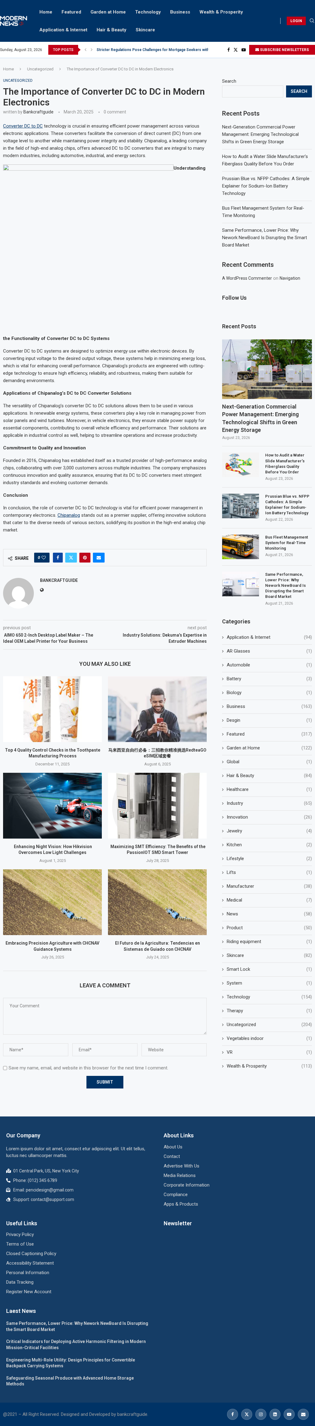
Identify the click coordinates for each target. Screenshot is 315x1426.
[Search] (312, 20)
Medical (269, 900)
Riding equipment (269, 941)
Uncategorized (40, 69)
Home (45, 12)
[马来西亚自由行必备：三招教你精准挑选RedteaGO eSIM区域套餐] (157, 709)
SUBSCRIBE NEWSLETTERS (284, 50)
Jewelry (269, 831)
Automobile (269, 665)
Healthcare (269, 789)
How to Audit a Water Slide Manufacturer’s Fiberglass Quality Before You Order (285, 463)
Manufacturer (269, 886)
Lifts (269, 872)
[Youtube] (243, 49)
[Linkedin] (275, 1414)
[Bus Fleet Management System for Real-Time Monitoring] (240, 547)
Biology (269, 692)
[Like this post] (44, 558)
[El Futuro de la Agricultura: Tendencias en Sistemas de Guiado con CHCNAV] (157, 902)
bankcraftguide (38, 111)
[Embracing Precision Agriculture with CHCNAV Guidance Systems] (52, 902)
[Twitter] (235, 49)
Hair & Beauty (111, 30)
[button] (85, 50)
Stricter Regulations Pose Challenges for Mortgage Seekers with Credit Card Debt (167, 50)
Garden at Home (108, 12)
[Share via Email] (99, 558)
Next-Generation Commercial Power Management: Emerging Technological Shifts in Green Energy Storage (260, 134)
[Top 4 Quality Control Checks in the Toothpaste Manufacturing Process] (52, 709)
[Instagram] (261, 1414)
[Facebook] (228, 49)
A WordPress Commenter (247, 278)
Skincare (145, 30)
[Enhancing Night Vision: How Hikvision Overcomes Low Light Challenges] (52, 806)
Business (180, 12)
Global (269, 761)
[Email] (303, 1414)
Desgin (269, 720)
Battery (269, 678)
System (269, 983)
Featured (71, 12)
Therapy (269, 1010)
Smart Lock (269, 969)
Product (269, 927)
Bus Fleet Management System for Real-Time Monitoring (286, 543)
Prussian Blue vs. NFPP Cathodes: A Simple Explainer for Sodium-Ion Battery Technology (265, 186)
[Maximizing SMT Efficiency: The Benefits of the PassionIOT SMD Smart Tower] (157, 806)
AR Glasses (269, 651)
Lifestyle (269, 858)
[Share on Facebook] (58, 558)
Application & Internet (63, 30)
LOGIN (296, 21)
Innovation (269, 817)
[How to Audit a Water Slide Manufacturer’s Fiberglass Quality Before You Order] (240, 464)
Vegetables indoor (269, 1038)
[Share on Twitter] (71, 558)
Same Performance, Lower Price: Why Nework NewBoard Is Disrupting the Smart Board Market (264, 237)
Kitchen (269, 844)
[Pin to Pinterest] (84, 558)
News (269, 914)
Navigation (290, 278)
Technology (148, 12)
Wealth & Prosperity (221, 12)
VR (269, 1052)
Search (229, 81)
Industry (269, 803)
